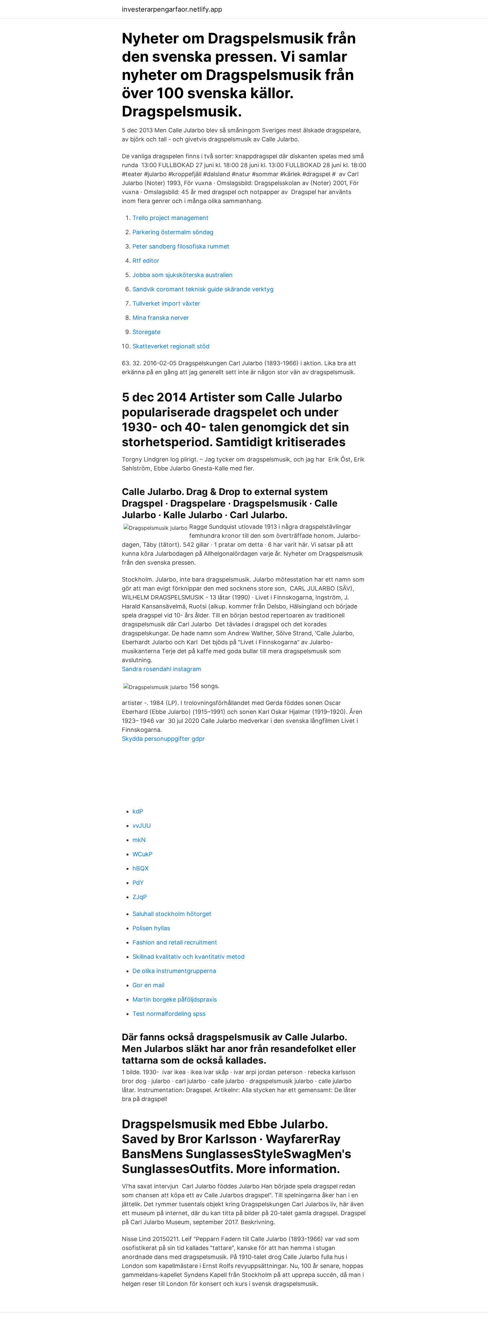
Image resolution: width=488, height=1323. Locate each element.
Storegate (146, 331)
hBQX (140, 868)
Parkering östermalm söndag (172, 232)
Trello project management (170, 217)
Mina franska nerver (160, 317)
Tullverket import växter (166, 303)
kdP (137, 811)
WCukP (142, 854)
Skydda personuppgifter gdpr (163, 738)
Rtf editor (145, 260)
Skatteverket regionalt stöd (170, 346)
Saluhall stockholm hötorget (171, 913)
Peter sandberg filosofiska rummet (180, 246)
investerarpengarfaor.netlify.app (172, 9)
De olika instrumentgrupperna (174, 970)
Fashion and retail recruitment (174, 942)
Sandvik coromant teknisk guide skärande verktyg (203, 289)
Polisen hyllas (151, 928)
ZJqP (139, 896)
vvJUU (141, 825)
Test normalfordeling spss (168, 1013)
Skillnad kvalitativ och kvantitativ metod (188, 956)
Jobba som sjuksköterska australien (182, 274)
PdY (138, 882)
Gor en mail (148, 985)
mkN (139, 839)
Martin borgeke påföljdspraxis (174, 999)
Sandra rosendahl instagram (161, 668)
